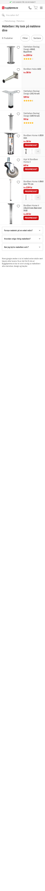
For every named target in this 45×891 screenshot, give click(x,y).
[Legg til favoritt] (18, 47)
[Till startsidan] (10, 7)
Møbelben (20, 21)
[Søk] (3, 15)
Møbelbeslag (10, 21)
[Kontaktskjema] (30, 7)
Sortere (37, 38)
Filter (25, 38)
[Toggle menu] (41, 8)
